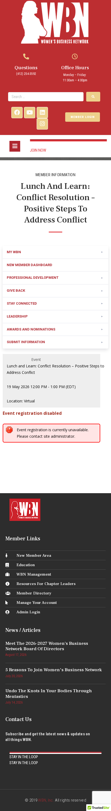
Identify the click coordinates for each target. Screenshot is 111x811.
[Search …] (46, 96)
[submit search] (93, 97)
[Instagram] (42, 124)
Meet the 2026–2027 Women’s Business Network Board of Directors (46, 646)
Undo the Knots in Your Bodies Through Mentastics (48, 693)
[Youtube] (29, 112)
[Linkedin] (42, 112)
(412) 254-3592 (26, 74)
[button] (55, 252)
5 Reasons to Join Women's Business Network (53, 670)
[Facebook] (17, 112)
